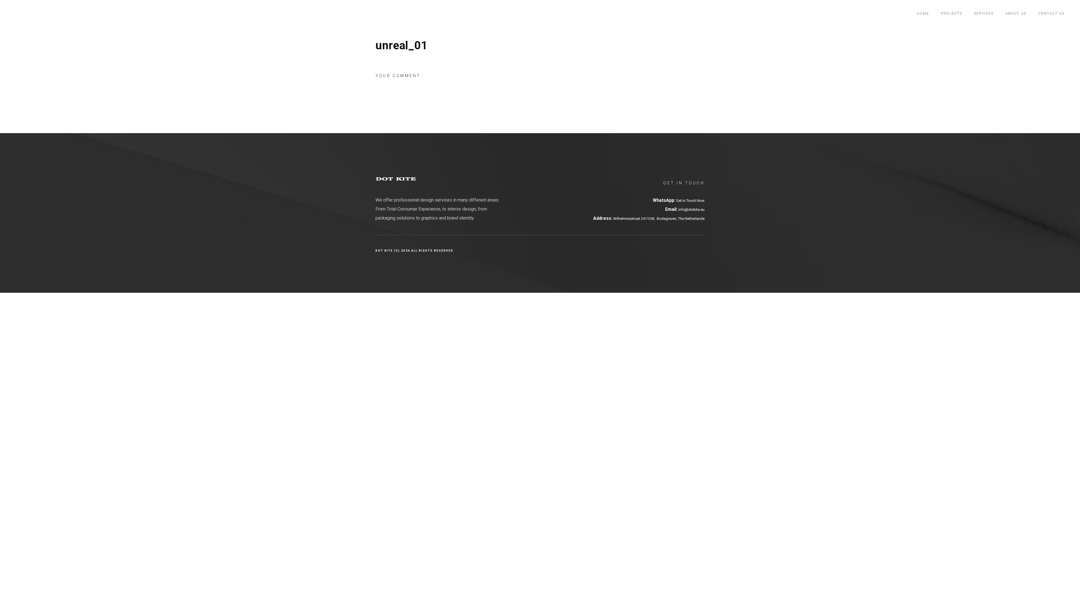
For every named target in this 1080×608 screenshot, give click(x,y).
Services (984, 13)
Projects (951, 13)
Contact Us (1051, 13)
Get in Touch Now (690, 200)
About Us (1015, 13)
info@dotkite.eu (691, 209)
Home (923, 13)
